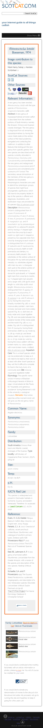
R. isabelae (12, 298)
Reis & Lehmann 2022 (25, 205)
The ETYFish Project (16, 591)
